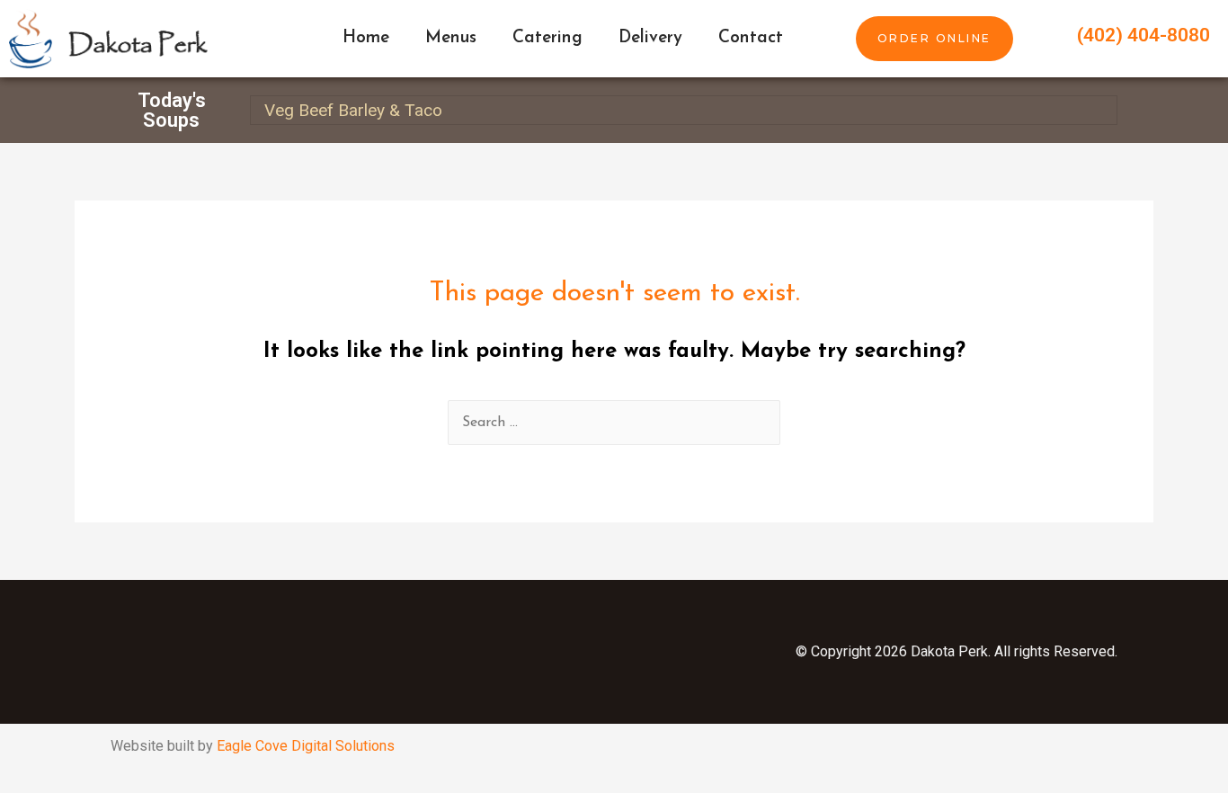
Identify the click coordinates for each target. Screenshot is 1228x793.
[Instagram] (358, 652)
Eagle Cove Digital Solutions (306, 745)
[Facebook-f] (268, 652)
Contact (750, 38)
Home (366, 38)
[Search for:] (614, 422)
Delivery (650, 38)
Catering (547, 38)
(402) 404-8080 (1143, 35)
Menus (450, 38)
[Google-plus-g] (448, 652)
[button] (934, 38)
